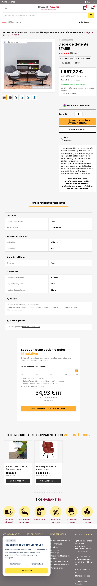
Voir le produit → (18, 481)
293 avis (73, 53)
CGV (77, 572)
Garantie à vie (56, 568)
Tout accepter (26, 570)
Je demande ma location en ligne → (48, 408)
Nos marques (56, 544)
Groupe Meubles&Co (59, 564)
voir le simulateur (70, 93)
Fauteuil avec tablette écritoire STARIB (16, 467)
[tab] (48, 203)
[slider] (76, 371)
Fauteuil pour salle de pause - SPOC (46, 467)
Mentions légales (82, 576)
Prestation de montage (56, 551)
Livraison (54, 547)
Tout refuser (15, 564)
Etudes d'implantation (60, 540)
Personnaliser (37, 564)
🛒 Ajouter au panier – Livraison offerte (77, 121)
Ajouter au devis (77, 129)
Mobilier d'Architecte (59, 561)
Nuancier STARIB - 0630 (31, 327)
